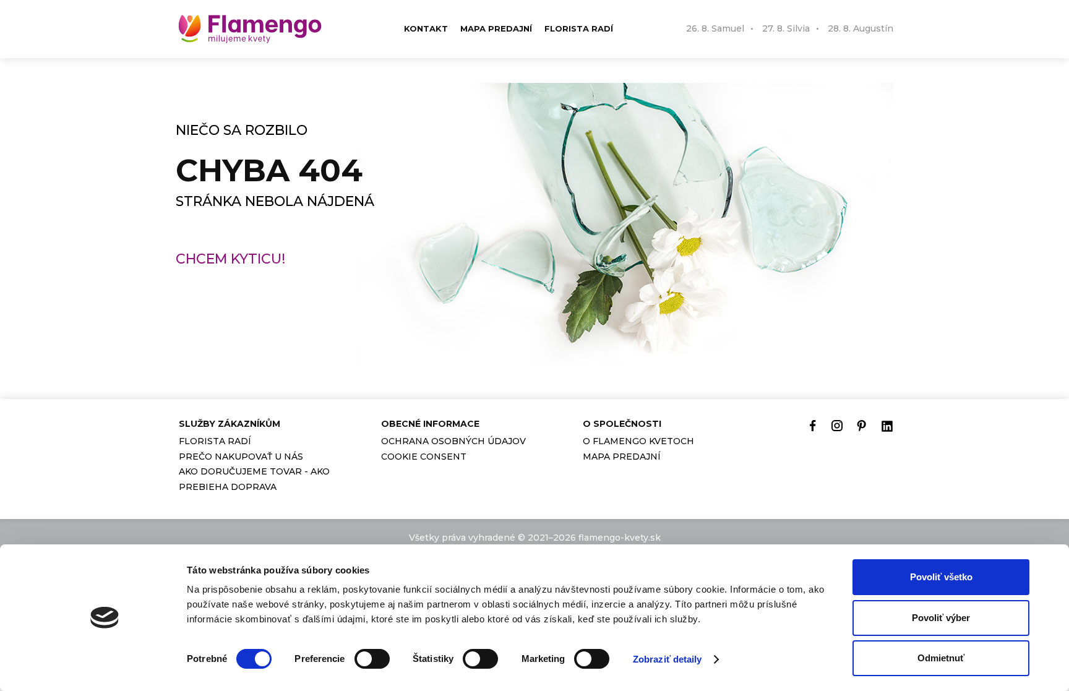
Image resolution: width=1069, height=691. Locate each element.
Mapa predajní (496, 28)
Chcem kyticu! (230, 259)
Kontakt (426, 28)
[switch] (372, 659)
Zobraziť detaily (667, 659)
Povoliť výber (941, 617)
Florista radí (578, 28)
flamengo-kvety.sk (619, 537)
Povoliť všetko (941, 577)
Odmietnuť (940, 658)
